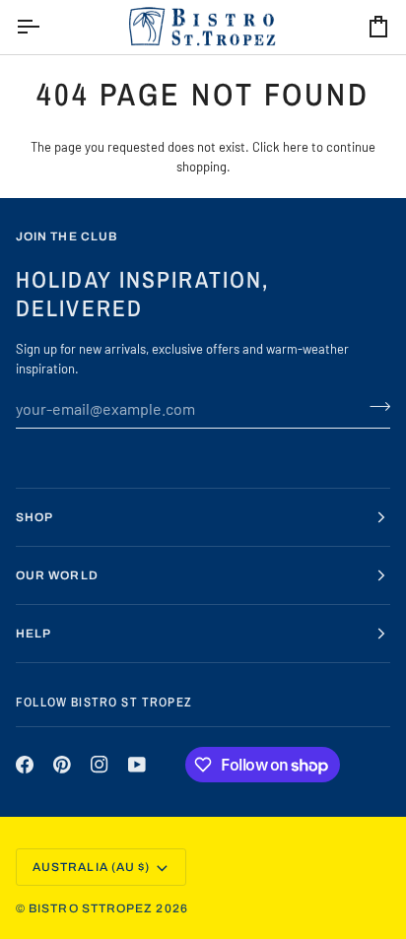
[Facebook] (25, 764)
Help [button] (33, 633)
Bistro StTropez (91, 908)
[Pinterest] (62, 764)
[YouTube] (137, 764)
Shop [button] (34, 517)
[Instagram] (99, 764)
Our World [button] (57, 575)
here (295, 147)
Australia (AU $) (91, 867)
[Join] (374, 406)
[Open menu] (45, 27)
